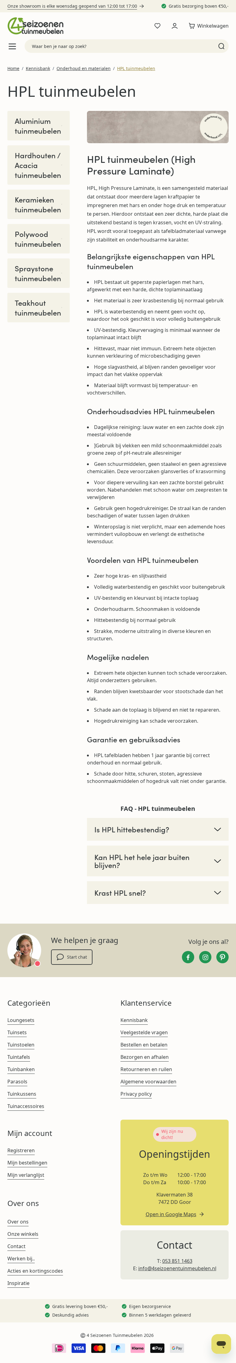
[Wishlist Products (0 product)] (157, 26)
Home (13, 68)
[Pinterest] (222, 957)
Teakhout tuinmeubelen (38, 307)
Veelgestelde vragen (144, 1032)
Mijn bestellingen (27, 1162)
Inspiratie (18, 1283)
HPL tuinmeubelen (136, 68)
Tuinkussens (21, 1093)
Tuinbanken (21, 1069)
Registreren (21, 1150)
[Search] (221, 46)
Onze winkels (22, 1234)
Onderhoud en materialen (84, 68)
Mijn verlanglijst (25, 1175)
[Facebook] (188, 957)
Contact (16, 1246)
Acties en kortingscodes (35, 1270)
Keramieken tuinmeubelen (38, 204)
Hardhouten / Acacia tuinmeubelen (38, 165)
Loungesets (20, 1020)
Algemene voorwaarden (148, 1081)
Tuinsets (17, 1032)
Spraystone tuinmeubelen (38, 273)
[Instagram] (205, 957)
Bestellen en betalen (143, 1044)
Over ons (18, 1221)
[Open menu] (12, 46)
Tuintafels (18, 1057)
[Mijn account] (174, 26)
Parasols (17, 1081)
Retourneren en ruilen (146, 1069)
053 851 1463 (177, 1261)
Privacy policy (136, 1093)
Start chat (77, 957)
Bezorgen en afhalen (144, 1057)
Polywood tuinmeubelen (38, 239)
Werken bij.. (21, 1258)
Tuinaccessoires (25, 1106)
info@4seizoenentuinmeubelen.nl (177, 1268)
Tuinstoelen (20, 1044)
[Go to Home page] (35, 25)
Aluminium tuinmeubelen (38, 126)
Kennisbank (38, 68)
